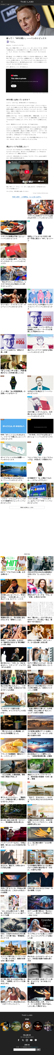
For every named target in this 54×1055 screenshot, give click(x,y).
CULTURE (2, 334)
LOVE (28, 200)
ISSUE (2, 266)
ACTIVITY (2, 221)
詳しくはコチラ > (34, 1047)
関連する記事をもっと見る (27, 507)
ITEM (28, 221)
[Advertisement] (27, 533)
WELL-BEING (29, 396)
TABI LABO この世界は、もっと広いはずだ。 (27, 197)
